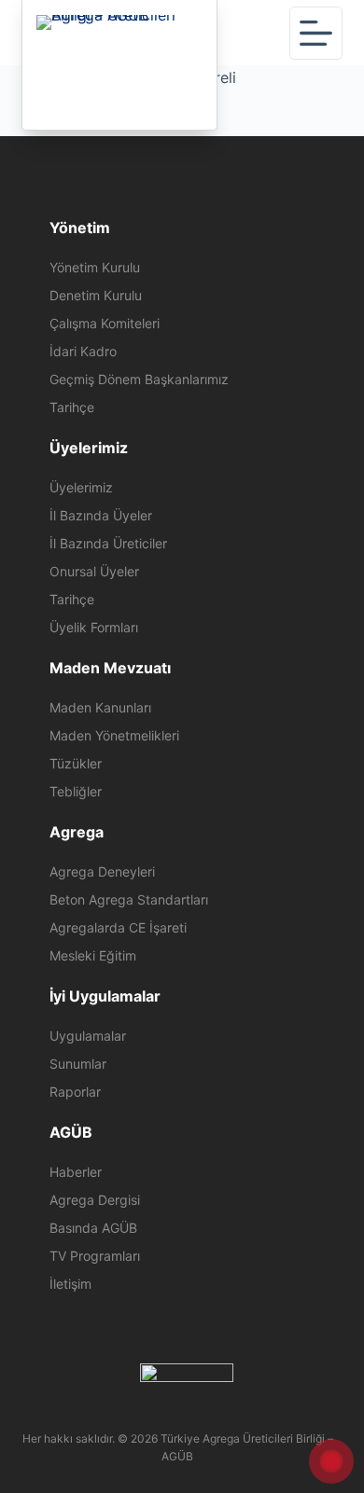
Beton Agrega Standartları (128, 899)
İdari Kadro (83, 351)
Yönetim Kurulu (94, 267)
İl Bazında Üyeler (100, 515)
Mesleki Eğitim (92, 955)
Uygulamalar (87, 1036)
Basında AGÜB (93, 1228)
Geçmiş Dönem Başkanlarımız (139, 379)
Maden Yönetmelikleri (114, 735)
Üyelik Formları (93, 627)
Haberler (75, 1172)
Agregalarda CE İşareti (118, 927)
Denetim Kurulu (95, 295)
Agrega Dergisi (94, 1200)
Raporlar (75, 1091)
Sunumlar (77, 1063)
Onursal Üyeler (94, 571)
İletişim (70, 1284)
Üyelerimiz (81, 487)
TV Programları (94, 1256)
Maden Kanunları (100, 707)
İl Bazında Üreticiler (108, 543)
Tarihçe (71, 407)
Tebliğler (75, 791)
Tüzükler (75, 763)
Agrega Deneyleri (102, 871)
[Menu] (316, 33)
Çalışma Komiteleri (104, 323)
